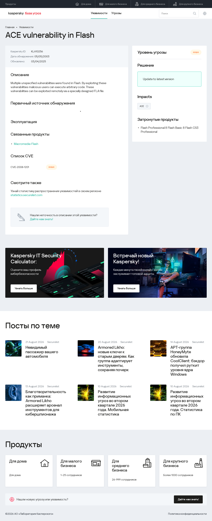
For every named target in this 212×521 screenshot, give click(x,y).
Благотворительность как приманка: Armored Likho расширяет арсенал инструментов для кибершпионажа (46, 403)
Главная (9, 27)
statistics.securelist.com (26, 195)
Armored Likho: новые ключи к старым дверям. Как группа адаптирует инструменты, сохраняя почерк (116, 358)
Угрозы (116, 13)
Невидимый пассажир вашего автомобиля (42, 352)
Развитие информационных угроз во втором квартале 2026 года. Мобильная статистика (114, 403)
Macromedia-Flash (26, 144)
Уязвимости (99, 13)
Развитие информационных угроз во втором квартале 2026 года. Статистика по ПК (186, 403)
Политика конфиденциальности (187, 513)
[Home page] (25, 13)
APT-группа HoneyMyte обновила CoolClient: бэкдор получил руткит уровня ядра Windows (187, 361)
